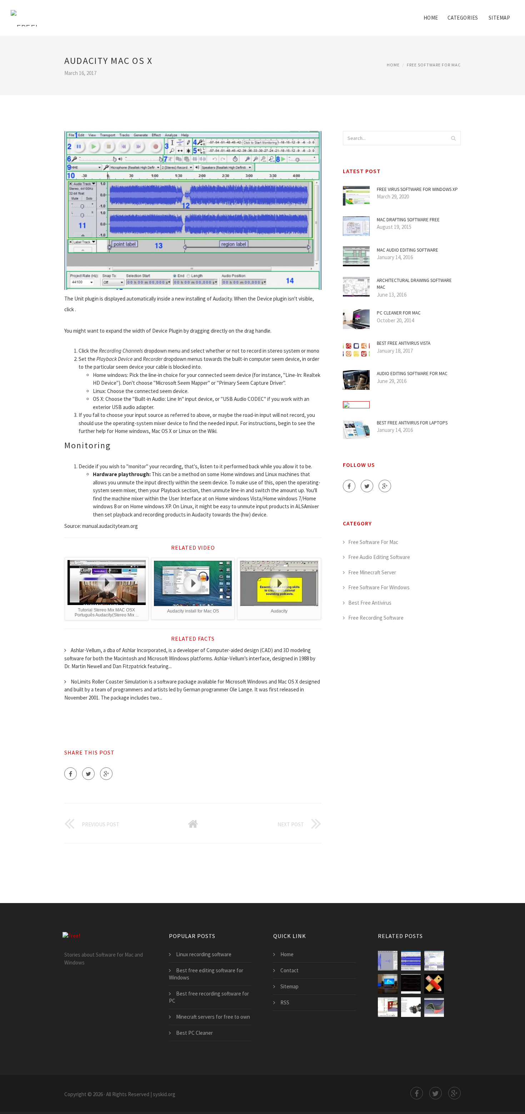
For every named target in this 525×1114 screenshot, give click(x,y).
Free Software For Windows (379, 587)
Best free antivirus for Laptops (412, 423)
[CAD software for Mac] (388, 1007)
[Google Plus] (106, 773)
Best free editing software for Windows (206, 974)
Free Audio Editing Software (379, 557)
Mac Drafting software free (408, 220)
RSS (284, 1002)
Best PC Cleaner (194, 1032)
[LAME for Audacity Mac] (434, 961)
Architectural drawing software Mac (414, 284)
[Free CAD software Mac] (434, 1007)
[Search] (453, 138)
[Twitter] (88, 773)
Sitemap (499, 17)
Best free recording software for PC (209, 997)
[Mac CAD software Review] (411, 1007)
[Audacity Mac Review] (411, 961)
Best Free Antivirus (369, 602)
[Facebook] (70, 773)
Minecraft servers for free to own (213, 1016)
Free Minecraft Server (372, 572)
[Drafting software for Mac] (411, 984)
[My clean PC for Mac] (388, 984)
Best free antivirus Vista (403, 343)
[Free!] (24, 13)
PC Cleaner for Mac (399, 313)
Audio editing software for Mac (412, 374)
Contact (289, 970)
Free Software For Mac (434, 64)
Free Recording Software (376, 617)
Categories (463, 17)
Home (431, 17)
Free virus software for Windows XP (417, 189)
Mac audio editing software (407, 250)
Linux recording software (203, 954)
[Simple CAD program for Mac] (434, 984)
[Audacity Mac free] (388, 961)
